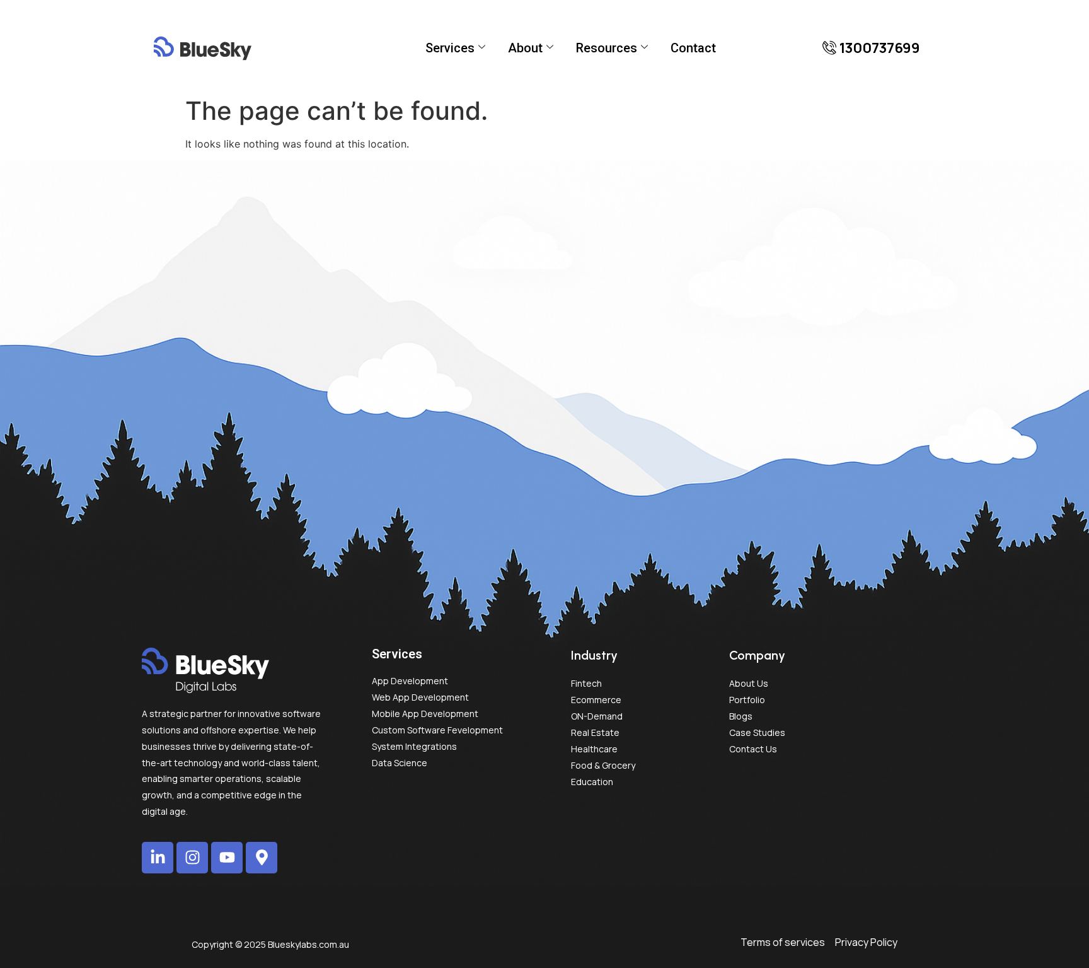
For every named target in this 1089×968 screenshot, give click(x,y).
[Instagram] (192, 857)
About (525, 47)
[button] (871, 48)
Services (450, 47)
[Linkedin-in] (157, 857)
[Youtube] (227, 857)
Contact (693, 47)
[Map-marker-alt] (261, 857)
